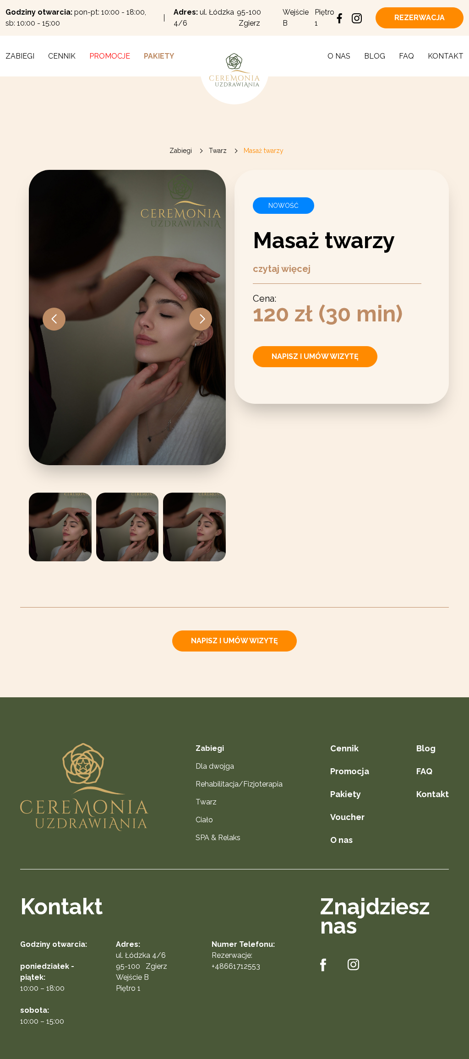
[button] (200, 319)
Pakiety (159, 56)
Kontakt (446, 56)
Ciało (204, 819)
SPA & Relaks (218, 837)
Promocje (109, 56)
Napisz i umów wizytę (315, 356)
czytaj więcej (282, 268)
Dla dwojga (215, 766)
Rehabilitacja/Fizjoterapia (239, 784)
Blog (374, 56)
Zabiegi (19, 56)
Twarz (218, 150)
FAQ (406, 56)
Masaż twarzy (264, 150)
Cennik (62, 56)
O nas (338, 56)
